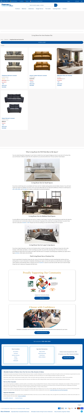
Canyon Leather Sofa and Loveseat (38, 75)
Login (78, 1)
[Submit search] (55, 5)
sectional (17, 253)
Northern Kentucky (15, 355)
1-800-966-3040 (45, 341)
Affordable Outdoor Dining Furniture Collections (42, 411)
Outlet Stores (42, 355)
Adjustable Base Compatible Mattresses (20, 411)
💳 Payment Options (13, 1)
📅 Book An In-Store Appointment (36, 1)
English (68, 1)
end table (25, 189)
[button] (18, 8)
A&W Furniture (5, 77)
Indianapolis (15, 360)
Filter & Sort (42, 42)
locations (41, 262)
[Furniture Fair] (7, 5)
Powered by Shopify (21, 408)
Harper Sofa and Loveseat (8, 118)
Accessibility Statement (8, 398)
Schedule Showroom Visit (42, 332)
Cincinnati (16, 353)
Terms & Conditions (22, 396)
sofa (13, 189)
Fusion (59, 77)
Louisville (15, 358)
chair (28, 222)
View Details (4, 86)
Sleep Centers (42, 351)
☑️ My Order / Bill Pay (4, 1)
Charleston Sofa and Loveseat (9, 75)
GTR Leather (33, 77)
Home (2, 39)
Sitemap (27, 408)
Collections (6, 39)
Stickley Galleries (42, 357)
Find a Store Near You (68, 357)
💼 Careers (27, 1)
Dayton (15, 357)
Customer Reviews (18, 398)
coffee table (17, 189)
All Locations (15, 351)
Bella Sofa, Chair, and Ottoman (64, 75)
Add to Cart (4, 85)
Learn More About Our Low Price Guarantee (59, 390)
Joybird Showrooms (42, 353)
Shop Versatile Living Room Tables (62, 411)
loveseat (24, 222)
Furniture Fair (6, 408)
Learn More (42, 298)
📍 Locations (21, 1)
